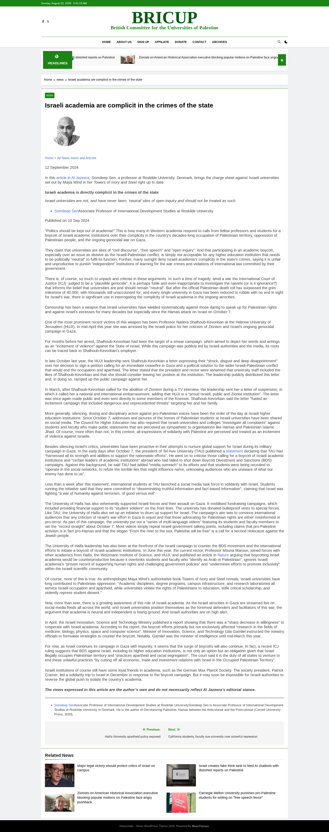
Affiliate (162, 42)
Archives (219, 42)
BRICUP (164, 17)
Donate (181, 42)
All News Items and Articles (76, 158)
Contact (199, 42)
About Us (124, 42)
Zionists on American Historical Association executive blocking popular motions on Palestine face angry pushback (187, 57)
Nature (223, 555)
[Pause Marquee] (282, 60)
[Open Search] (279, 41)
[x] (48, 21)
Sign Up (143, 42)
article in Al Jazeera (72, 178)
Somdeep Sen (66, 211)
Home (106, 42)
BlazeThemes (200, 826)
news (49, 95)
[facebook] (43, 21)
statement (234, 451)
